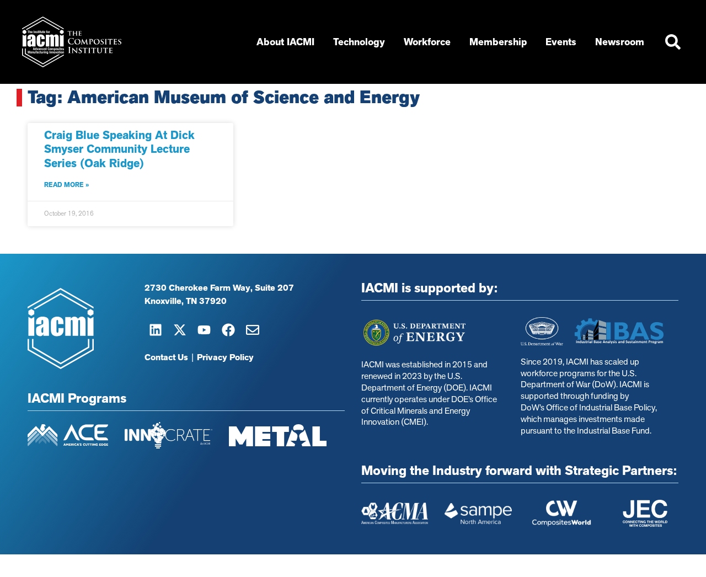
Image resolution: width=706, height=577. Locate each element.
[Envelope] (253, 330)
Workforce (427, 42)
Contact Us (166, 357)
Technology (359, 42)
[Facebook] (228, 330)
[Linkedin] (156, 330)
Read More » (66, 184)
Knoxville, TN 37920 (186, 301)
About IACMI (285, 42)
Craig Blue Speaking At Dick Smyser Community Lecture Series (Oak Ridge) (119, 148)
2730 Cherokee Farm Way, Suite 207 (219, 288)
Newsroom (619, 42)
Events (560, 42)
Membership (498, 42)
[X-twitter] (180, 330)
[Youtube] (204, 330)
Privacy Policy (225, 357)
